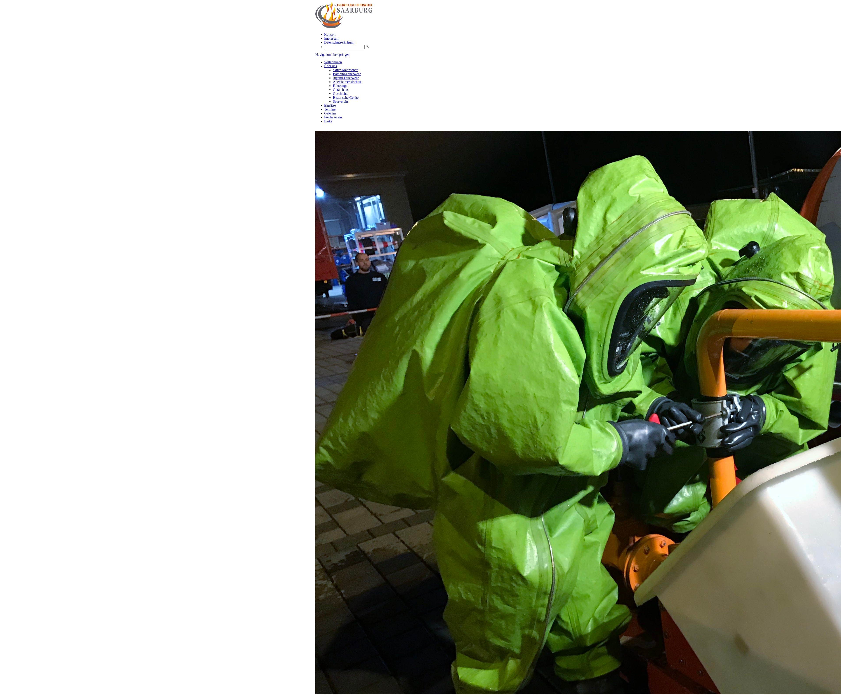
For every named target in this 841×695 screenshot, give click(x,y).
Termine (330, 109)
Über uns (330, 66)
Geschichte (340, 93)
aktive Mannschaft (345, 70)
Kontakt (329, 34)
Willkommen (333, 62)
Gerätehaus (340, 89)
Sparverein (340, 101)
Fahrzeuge (340, 86)
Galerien (330, 113)
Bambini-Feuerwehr (347, 74)
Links (328, 121)
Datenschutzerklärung (339, 42)
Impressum (331, 38)
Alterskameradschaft (347, 82)
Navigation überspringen (332, 54)
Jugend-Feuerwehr (346, 78)
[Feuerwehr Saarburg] (343, 27)
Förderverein (333, 117)
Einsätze (330, 105)
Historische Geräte (346, 97)
